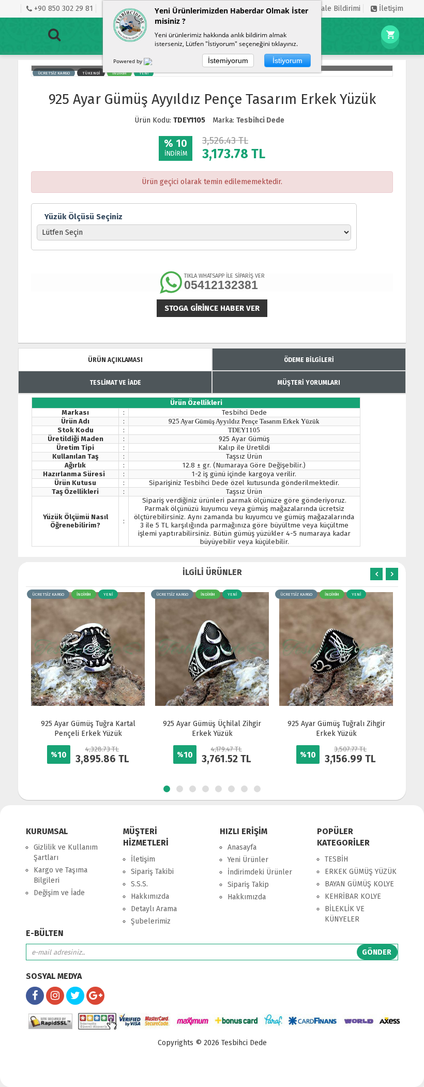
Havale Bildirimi (333, 8)
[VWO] (154, 63)
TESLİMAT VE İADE (115, 382)
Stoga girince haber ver (212, 308)
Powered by (128, 61)
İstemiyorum (228, 60)
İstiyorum (287, 60)
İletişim (390, 8)
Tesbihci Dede (260, 120)
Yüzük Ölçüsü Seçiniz (83, 216)
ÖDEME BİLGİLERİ (309, 360)
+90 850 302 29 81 (62, 8)
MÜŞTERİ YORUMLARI (309, 382)
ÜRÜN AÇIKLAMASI (115, 360)
